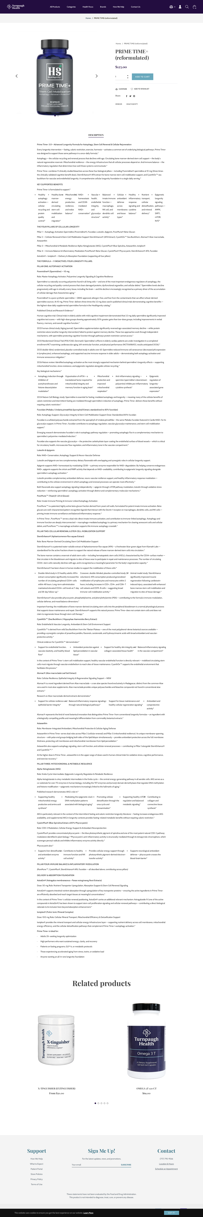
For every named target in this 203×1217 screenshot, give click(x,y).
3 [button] (101, 1103)
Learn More (88, 1213)
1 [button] (55, 115)
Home (88, 18)
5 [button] (107, 1103)
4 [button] (104, 1103)
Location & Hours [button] (166, 1164)
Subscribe (126, 1164)
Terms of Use (36, 1184)
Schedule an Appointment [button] (166, 1169)
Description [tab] (96, 134)
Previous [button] (16, 76)
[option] (57, 1049)
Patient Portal (37, 1169)
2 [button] (58, 115)
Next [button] (96, 76)
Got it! (171, 1213)
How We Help (37, 1159)
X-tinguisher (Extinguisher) (56, 1088)
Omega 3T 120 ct (146, 1088)
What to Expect (36, 1164)
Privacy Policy (37, 1179)
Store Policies (37, 1174)
